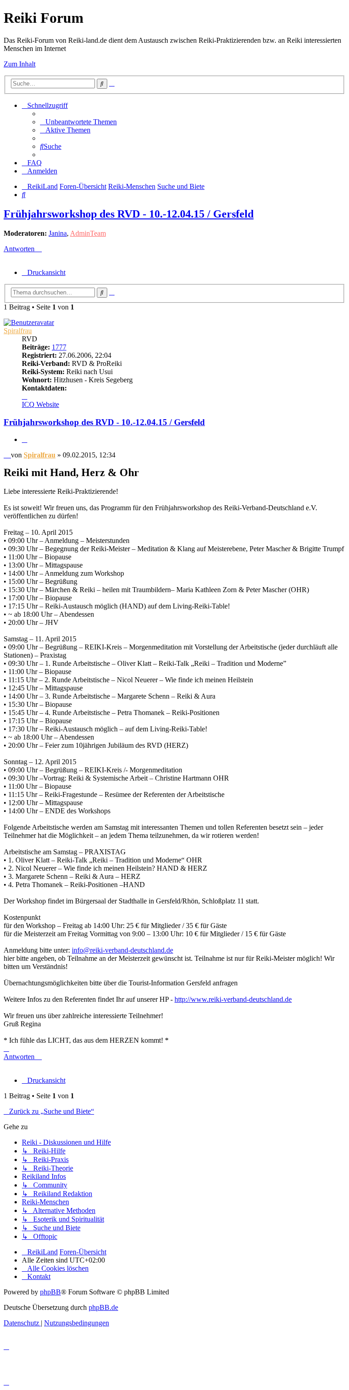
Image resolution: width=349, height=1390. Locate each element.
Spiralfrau (18, 331)
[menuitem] (78, 122)
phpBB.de (103, 1307)
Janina (58, 233)
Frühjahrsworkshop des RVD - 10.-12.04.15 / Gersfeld (129, 214)
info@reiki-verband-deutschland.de (122, 950)
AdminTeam (88, 233)
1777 (59, 347)
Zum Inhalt (19, 64)
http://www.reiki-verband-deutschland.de (233, 999)
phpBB (50, 1292)
